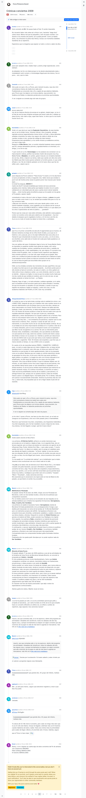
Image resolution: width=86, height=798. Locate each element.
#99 (60, 709)
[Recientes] (2, 2)
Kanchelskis (15, 127)
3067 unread (71, 37)
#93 (60, 598)
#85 (60, 127)
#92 (60, 548)
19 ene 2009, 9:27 (29, 698)
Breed (13, 744)
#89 (60, 391)
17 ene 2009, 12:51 (28, 173)
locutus (14, 26)
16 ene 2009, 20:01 (27, 26)
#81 (60, 26)
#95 (60, 636)
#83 (60, 84)
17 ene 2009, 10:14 (28, 63)
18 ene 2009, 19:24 (28, 548)
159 (60, 794)
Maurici (14, 488)
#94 (60, 616)
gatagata (14, 173)
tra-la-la (14, 63)
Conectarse (20, 787)
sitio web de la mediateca (26, 627)
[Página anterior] (21, 794)
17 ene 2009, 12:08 (28, 84)
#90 (60, 435)
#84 (60, 107)
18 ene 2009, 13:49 (30, 435)
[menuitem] (83, 2)
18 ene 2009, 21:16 (27, 636)
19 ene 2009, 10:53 (27, 744)
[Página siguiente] (65, 794)
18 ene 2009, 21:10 (28, 616)
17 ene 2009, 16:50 (36, 298)
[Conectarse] (83, 2)
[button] (2, 796)
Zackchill (14, 84)
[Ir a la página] (51, 794)
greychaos (15, 709)
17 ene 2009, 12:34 (30, 127)
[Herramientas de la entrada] (59, 58)
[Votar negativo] (56, 58)
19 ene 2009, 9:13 (28, 684)
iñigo (13, 391)
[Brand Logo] (9, 4)
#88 (60, 298)
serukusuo (15, 698)
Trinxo (13, 228)
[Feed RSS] (35, 14)
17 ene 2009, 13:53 (27, 228)
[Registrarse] (83, 5)
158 (55, 794)
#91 (60, 488)
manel (13, 107)
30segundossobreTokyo (18, 298)
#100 (60, 744)
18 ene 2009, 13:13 (26, 391)
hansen (14, 598)
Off (7, 14)
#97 (60, 684)
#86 (60, 173)
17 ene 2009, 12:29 (27, 107)
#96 (60, 670)
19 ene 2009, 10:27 (29, 709)
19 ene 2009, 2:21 (26, 670)
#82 (60, 63)
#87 (60, 228)
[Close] (59, 767)
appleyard (14, 684)
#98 (60, 698)
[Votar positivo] (50, 58)
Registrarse (12, 787)
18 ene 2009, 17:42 (27, 488)
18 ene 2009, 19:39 (27, 598)
